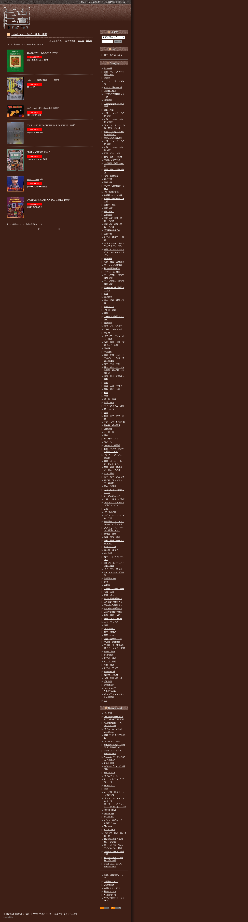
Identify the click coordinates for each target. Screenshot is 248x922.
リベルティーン (111, 776)
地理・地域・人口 (112, 615)
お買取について (111, 881)
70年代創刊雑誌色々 (113, 602)
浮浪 (106, 789)
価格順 (81, 40)
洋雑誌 (107, 78)
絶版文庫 (108, 182)
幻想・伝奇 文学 (112, 153)
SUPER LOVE (110, 810)
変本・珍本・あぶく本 (114, 477)
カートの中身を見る (113, 55)
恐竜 (106, 396)
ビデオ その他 (111, 675)
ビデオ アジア (111, 668)
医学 (106, 412)
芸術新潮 (108, 681)
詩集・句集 (109, 110)
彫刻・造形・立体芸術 (114, 262)
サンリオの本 (110, 512)
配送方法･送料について (65, 914)
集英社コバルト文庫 (113, 195)
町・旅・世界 (110, 399)
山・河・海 (109, 432)
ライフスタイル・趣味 (114, 406)
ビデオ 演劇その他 (113, 87)
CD (105, 700)
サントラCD (109, 628)
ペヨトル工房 (110, 546)
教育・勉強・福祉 (112, 537)
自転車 (107, 585)
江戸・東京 (109, 402)
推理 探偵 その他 (113, 157)
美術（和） (109, 208)
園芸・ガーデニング (113, 638)
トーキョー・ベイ (112, 741)
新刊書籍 (108, 68)
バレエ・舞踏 (110, 310)
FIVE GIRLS (109, 772)
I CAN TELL (109, 785)
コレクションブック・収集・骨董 (29, 34)
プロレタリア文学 (112, 160)
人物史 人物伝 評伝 (114, 588)
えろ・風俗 (109, 473)
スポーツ (108, 442)
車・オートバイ (111, 439)
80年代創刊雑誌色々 (113, 605)
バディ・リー (33, 179)
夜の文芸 (108, 179)
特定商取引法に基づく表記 (18, 914)
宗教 (106, 382)
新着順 (89, 40)
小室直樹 (108, 352)
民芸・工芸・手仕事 (113, 386)
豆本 (106, 625)
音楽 (106, 313)
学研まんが (109, 635)
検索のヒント (110, 891)
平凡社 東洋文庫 (112, 642)
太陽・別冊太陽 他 (113, 678)
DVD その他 (109, 671)
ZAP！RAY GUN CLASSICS (39, 108)
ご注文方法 (109, 885)
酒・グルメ (109, 409)
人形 (106, 509)
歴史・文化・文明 (112, 364)
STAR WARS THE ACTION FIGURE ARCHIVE (47, 125)
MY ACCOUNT (95, 2)
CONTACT (110, 2)
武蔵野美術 (109, 685)
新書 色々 (109, 595)
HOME (83, 2)
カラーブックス (111, 622)
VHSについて (110, 895)
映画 (106, 293)
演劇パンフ (109, 306)
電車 (106, 435)
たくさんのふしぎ (112, 496)
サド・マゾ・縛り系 (113, 569)
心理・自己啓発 (111, 176)
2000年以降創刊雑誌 (113, 612)
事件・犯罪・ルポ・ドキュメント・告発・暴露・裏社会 (114, 358)
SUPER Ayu (109, 813)
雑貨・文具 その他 (113, 618)
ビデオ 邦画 (110, 661)
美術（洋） (109, 211)
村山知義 (108, 553)
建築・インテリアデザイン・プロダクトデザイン (114, 252)
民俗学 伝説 (110, 205)
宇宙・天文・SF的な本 (114, 422)
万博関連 (108, 429)
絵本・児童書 (110, 486)
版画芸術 (108, 100)
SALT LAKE (109, 829)
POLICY (121, 2)
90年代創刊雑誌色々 (113, 608)
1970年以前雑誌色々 (113, 598)
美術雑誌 (108, 215)
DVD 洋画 (108, 655)
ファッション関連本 (113, 265)
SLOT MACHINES (35, 152)
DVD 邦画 (109, 651)
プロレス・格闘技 (112, 445)
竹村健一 (108, 348)
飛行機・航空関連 (112, 425)
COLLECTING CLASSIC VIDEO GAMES (45, 200)
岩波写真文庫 (110, 578)
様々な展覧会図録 (112, 268)
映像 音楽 (109, 665)
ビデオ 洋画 (110, 658)
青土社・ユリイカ (112, 550)
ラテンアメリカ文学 (113, 138)
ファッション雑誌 (112, 272)
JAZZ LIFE (109, 817)
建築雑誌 (108, 258)
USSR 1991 (109, 763)
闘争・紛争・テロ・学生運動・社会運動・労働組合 (114, 370)
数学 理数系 (110, 632)
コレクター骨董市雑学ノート (40, 80)
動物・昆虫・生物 (112, 389)
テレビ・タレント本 (113, 329)
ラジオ (107, 333)
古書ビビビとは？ (112, 888)
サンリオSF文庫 (111, 192)
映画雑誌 (108, 297)
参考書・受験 (110, 534)
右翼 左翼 (109, 592)
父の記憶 (108, 713)
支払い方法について (42, 914)
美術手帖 (108, 234)
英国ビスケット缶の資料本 (39, 53)
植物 (106, 392)
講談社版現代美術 (112, 230)
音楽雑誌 (108, 323)
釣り (106, 582)
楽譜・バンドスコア (113, 326)
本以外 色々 (110, 91)
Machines (108, 826)
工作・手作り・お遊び (114, 499)
